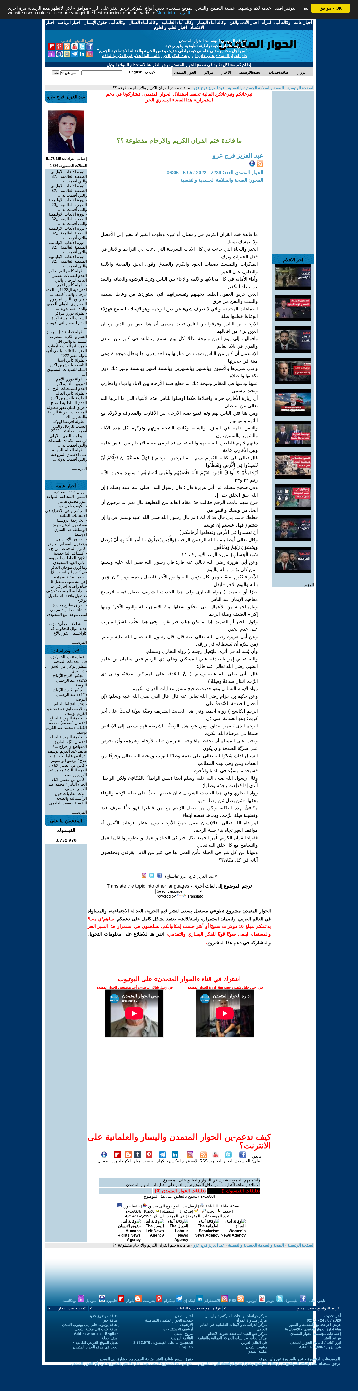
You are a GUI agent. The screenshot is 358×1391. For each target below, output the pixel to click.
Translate (195, 896)
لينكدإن (175, 1161)
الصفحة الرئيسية (300, 87)
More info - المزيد (173, 12)
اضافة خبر (111, 1320)
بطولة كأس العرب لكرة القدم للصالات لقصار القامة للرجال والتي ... (66, 275)
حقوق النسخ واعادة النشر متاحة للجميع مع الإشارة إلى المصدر (146, 1359)
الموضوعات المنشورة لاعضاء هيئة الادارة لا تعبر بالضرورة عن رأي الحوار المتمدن (132, 1363)
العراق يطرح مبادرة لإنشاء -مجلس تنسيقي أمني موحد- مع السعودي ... (67, 612)
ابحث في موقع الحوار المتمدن (96, 1347)
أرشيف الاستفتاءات (178, 1329)
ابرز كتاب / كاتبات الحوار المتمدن (315, 1342)
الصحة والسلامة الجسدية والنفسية (255, 87)
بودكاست (70, 1300)
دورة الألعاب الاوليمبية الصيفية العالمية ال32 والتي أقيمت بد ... (67, 176)
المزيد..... (306, 585)
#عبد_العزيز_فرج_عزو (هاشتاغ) (191, 876)
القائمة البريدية (181, 1338)
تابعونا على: (256, 1158)
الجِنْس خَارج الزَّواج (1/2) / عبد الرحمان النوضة (70, 694)
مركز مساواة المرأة (251, 1320)
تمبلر (137, 1161)
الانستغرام (190, 1161)
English (186, 1347)
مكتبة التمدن (257, 1351)
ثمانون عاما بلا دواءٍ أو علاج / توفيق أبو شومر (68, 758)
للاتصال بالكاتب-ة (141, 1211)
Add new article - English (96, 1333)
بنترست (149, 1161)
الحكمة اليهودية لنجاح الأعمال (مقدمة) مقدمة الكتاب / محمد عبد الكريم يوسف (66, 725)
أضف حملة (110, 1338)
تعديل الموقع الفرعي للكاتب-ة (96, 1342)
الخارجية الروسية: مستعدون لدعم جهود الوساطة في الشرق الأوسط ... (70, 527)
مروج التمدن (183, 1333)
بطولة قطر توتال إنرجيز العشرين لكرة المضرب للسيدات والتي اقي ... (66, 336)
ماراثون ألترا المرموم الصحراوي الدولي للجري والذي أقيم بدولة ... (67, 304)
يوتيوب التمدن (256, 1347)
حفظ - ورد (131, 1206)
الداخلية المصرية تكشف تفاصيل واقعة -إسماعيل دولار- (66, 596)
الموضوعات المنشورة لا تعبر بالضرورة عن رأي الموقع (299, 1359)
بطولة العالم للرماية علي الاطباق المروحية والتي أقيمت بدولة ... (69, 454)
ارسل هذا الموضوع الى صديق (172, 1206)
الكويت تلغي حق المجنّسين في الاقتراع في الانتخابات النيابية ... (66, 511)
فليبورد (117, 1161)
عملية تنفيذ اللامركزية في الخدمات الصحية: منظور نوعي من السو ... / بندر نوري (66, 663)
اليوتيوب (216, 1161)
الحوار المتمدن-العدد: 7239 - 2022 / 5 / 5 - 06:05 (215, 172)
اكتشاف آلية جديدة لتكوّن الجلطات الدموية (68, 555)
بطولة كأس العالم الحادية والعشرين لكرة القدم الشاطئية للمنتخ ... (67, 398)
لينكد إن (189, 1300)
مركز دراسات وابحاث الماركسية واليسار (236, 1316)
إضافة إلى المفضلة (178, 1211)
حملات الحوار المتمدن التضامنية (169, 1320)
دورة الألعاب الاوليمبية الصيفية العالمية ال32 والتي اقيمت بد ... (67, 261)
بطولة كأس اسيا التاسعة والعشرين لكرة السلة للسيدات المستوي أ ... (67, 367)
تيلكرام (162, 1161)
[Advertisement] (293, 170)
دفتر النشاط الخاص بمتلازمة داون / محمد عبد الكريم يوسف (66, 709)
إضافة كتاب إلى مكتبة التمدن (97, 1329)
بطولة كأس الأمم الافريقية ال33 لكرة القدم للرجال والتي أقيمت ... (66, 290)
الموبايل (104, 1161)
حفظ (226, 1211)
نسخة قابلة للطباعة (221, 1206)
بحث (210, 1211)
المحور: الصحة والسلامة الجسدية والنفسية (221, 180)
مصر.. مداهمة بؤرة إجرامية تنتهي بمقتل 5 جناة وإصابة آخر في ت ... (66, 581)
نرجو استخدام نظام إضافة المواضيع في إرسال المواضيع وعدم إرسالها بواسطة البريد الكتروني (268, 1363)
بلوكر (128, 1161)
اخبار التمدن (184, 1316)
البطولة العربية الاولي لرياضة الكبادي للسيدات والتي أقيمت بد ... (67, 440)
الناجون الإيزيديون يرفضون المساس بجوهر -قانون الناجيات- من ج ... (67, 544)
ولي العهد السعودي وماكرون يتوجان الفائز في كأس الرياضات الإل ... (66, 567)
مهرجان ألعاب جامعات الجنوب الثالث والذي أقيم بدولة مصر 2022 (66, 351)
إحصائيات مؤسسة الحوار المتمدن (315, 1333)
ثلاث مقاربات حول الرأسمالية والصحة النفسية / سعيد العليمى (68, 798)
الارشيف (186, 1325)
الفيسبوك (242, 1161)
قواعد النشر (332, 1338)
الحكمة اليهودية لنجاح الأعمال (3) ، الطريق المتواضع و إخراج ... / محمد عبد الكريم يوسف (67, 744)
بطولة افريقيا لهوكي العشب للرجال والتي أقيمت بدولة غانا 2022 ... (67, 426)
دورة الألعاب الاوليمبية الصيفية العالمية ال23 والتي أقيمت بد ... (67, 205)
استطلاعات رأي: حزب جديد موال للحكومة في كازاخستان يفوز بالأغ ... (68, 628)
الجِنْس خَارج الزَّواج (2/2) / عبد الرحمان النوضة (70, 680)
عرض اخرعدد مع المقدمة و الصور (315, 1325)
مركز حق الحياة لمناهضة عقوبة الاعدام (237, 1333)
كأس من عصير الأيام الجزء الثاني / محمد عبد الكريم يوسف (67, 784)
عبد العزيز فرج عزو (208, 87)
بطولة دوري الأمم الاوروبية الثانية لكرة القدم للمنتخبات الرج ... (67, 384)
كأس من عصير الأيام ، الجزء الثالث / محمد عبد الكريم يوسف (67, 770)
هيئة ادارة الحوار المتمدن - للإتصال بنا (313, 1329)
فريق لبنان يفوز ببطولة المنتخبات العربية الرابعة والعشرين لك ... (67, 412)
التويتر (228, 1161)
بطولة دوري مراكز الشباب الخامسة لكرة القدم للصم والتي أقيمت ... (67, 320)
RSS (203, 1161)
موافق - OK (330, 8)
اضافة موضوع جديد (104, 1316)
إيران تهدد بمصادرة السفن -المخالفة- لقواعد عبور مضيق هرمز (66, 496)
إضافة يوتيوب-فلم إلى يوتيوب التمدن (90, 1325)
